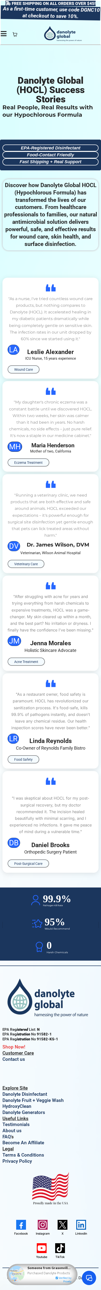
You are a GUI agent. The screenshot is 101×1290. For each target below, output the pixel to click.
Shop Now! (13, 1047)
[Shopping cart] (15, 34)
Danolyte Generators (23, 1112)
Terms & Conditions (23, 1155)
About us (12, 1130)
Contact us (13, 1059)
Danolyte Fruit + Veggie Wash (33, 1100)
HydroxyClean (16, 1106)
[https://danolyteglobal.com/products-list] (50, 1000)
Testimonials (16, 1124)
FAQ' (6, 1137)
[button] (4, 34)
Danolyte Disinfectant (24, 1094)
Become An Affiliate (23, 1142)
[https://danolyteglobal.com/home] (64, 34)
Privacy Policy (17, 1161)
